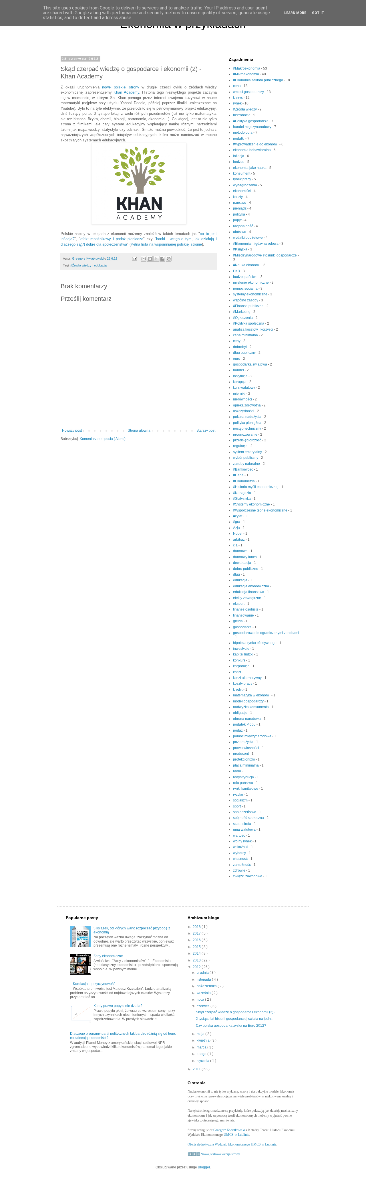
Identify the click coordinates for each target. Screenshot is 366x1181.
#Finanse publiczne (248, 306)
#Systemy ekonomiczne (252, 504)
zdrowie (239, 870)
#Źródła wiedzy (81, 265)
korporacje (241, 666)
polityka (239, 214)
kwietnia (203, 1040)
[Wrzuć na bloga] (150, 259)
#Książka (240, 249)
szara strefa (242, 824)
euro (237, 359)
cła (235, 545)
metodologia (243, 133)
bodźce (239, 162)
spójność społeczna (249, 818)
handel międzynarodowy (252, 127)
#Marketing (242, 312)
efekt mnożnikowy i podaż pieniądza (112, 239)
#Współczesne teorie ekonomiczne (260, 510)
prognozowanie (245, 434)
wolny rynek (242, 841)
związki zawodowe (248, 876)
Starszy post (205, 430)
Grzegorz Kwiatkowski (229, 1130)
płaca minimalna (246, 765)
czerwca (203, 1006)
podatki (239, 139)
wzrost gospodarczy (249, 92)
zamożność (242, 865)
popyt (237, 220)
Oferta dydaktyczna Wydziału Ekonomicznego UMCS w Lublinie (232, 1144)
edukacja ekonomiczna (251, 586)
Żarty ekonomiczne (108, 956)
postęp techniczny (247, 428)
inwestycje (241, 649)
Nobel (238, 534)
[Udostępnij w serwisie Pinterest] (169, 259)
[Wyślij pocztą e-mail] (143, 259)
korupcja (240, 382)
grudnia (203, 973)
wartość (239, 836)
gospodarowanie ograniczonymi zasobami (266, 633)
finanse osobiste (246, 609)
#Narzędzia (242, 493)
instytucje (240, 376)
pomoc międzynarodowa (252, 736)
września (204, 993)
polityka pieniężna (247, 423)
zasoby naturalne (247, 464)
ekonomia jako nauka (250, 168)
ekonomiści (242, 191)
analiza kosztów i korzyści (253, 329)
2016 (197, 940)
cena (237, 86)
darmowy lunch (245, 557)
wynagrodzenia (245, 185)
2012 (197, 967)
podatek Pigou (244, 724)
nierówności (243, 399)
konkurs (239, 660)
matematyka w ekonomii (252, 695)
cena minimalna (246, 335)
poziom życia (243, 742)
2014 (197, 953)
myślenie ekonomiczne (251, 283)
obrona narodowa (247, 719)
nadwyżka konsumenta (251, 707)
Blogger (204, 1167)
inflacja (239, 156)
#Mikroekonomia (246, 74)
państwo (240, 203)
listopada (204, 979)
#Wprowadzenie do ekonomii (256, 144)
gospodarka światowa (250, 364)
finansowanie (244, 615)
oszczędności (244, 411)
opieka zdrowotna (247, 405)
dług (237, 574)
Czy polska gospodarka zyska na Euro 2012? (231, 1026)
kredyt (238, 690)
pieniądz (240, 208)
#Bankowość (243, 469)
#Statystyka (242, 499)
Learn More (295, 13)
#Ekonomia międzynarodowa (256, 244)
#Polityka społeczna (249, 323)
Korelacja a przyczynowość (94, 984)
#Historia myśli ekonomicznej (256, 487)
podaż (238, 730)
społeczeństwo (245, 812)
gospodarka (242, 627)
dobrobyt (240, 347)
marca (202, 1047)
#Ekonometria (244, 481)
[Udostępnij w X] (156, 259)
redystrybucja (244, 777)
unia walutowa (244, 830)
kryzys (238, 98)
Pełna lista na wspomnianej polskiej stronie (166, 244)
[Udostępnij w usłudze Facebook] (162, 259)
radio (237, 771)
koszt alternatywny (247, 678)
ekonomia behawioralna (252, 150)
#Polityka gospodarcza (251, 121)
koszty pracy (243, 684)
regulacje (240, 446)
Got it (318, 13)
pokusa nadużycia (247, 417)
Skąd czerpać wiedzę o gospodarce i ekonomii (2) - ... (237, 1012)
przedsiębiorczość (247, 440)
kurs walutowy (244, 388)
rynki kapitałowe (246, 789)
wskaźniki (241, 847)
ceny (237, 341)
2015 (197, 947)
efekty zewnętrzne (247, 598)
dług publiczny (244, 353)
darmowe (240, 551)
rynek (237, 103)
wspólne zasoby (246, 300)
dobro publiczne (246, 569)
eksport (239, 604)
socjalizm (240, 800)
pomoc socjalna (245, 289)
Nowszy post (72, 430)
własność (240, 859)
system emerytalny (248, 452)
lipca (201, 1000)
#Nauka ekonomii (247, 265)
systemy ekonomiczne (250, 294)
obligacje (240, 713)
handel (239, 370)
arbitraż (239, 540)
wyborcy (240, 853)
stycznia (203, 1061)
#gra (237, 522)
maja (201, 1034)
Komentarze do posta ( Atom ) (103, 439)
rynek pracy (242, 179)
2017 (197, 933)
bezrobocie (242, 115)
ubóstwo (240, 232)
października (207, 986)
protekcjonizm (244, 759)
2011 (197, 1069)
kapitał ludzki (243, 654)
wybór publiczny (246, 458)
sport (237, 806)
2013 (197, 960)
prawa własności (246, 748)
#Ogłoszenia (243, 318)
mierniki (239, 394)
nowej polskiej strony (120, 87)
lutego (202, 1054)
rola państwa (243, 783)
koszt (237, 672)
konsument (242, 173)
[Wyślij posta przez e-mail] (134, 258)
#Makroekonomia (247, 68)
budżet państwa (245, 277)
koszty (238, 197)
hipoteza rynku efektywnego (255, 643)
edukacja (100, 265)
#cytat (238, 516)
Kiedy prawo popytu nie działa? (118, 1006)
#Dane (238, 475)
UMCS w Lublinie (236, 1135)
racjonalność (243, 226)
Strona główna (139, 430)
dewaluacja (242, 563)
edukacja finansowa (249, 592)
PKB (237, 271)
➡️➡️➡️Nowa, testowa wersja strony (214, 1154)
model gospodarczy (248, 701)
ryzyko (238, 795)
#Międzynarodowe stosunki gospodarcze (265, 255)
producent (241, 754)
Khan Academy (125, 92)
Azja (237, 528)
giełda (238, 621)
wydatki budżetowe (248, 238)
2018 (197, 927)
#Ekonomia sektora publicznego (258, 80)
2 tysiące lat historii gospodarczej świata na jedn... (234, 1019)
